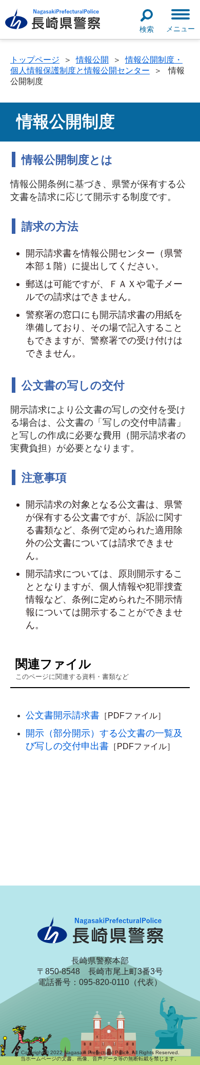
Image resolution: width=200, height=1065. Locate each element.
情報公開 (92, 59)
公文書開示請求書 (62, 715)
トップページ (34, 59)
